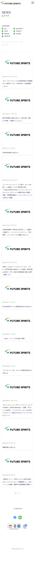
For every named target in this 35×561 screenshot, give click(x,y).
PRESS (18, 31)
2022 (20, 42)
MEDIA (6, 34)
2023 (16, 42)
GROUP (7, 36)
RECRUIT (19, 28)
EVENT (18, 34)
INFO (6, 31)
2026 (3, 42)
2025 (7, 42)
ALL (5, 28)
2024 (12, 42)
